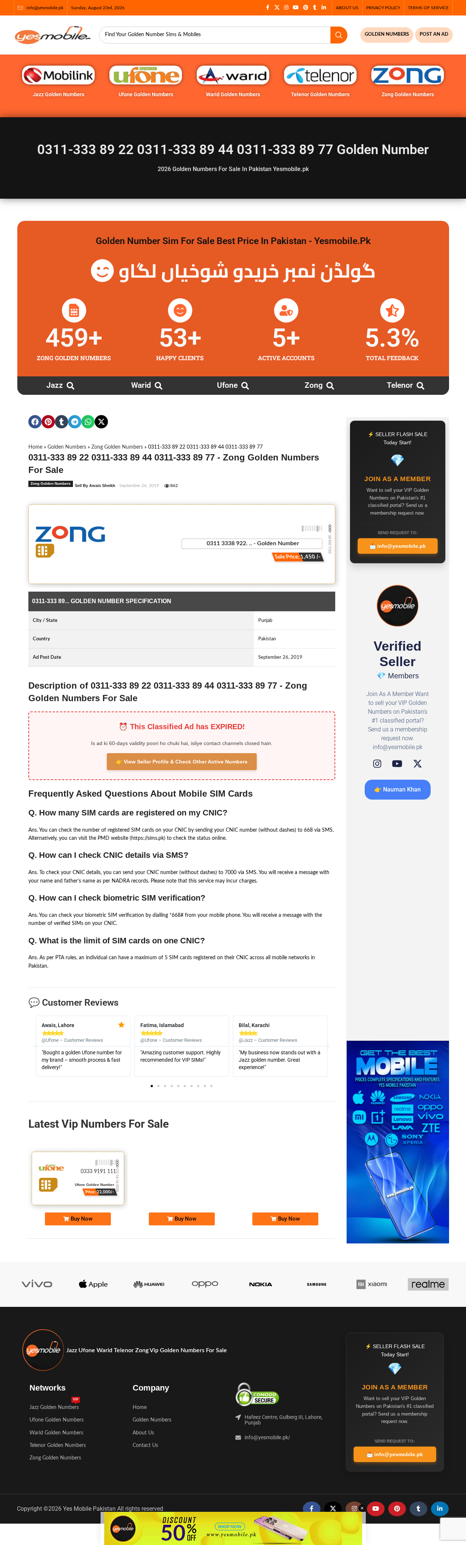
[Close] (377, 691)
